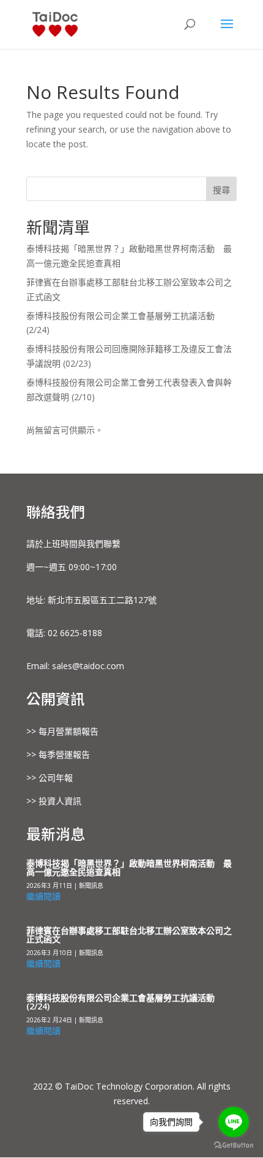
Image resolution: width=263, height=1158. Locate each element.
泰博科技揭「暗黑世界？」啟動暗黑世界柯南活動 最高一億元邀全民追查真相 (129, 867)
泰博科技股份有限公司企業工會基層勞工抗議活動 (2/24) (120, 1002)
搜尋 (221, 190)
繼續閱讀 (43, 896)
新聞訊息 (91, 885)
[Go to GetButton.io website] (233, 1145)
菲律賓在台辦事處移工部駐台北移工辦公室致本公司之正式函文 (129, 935)
